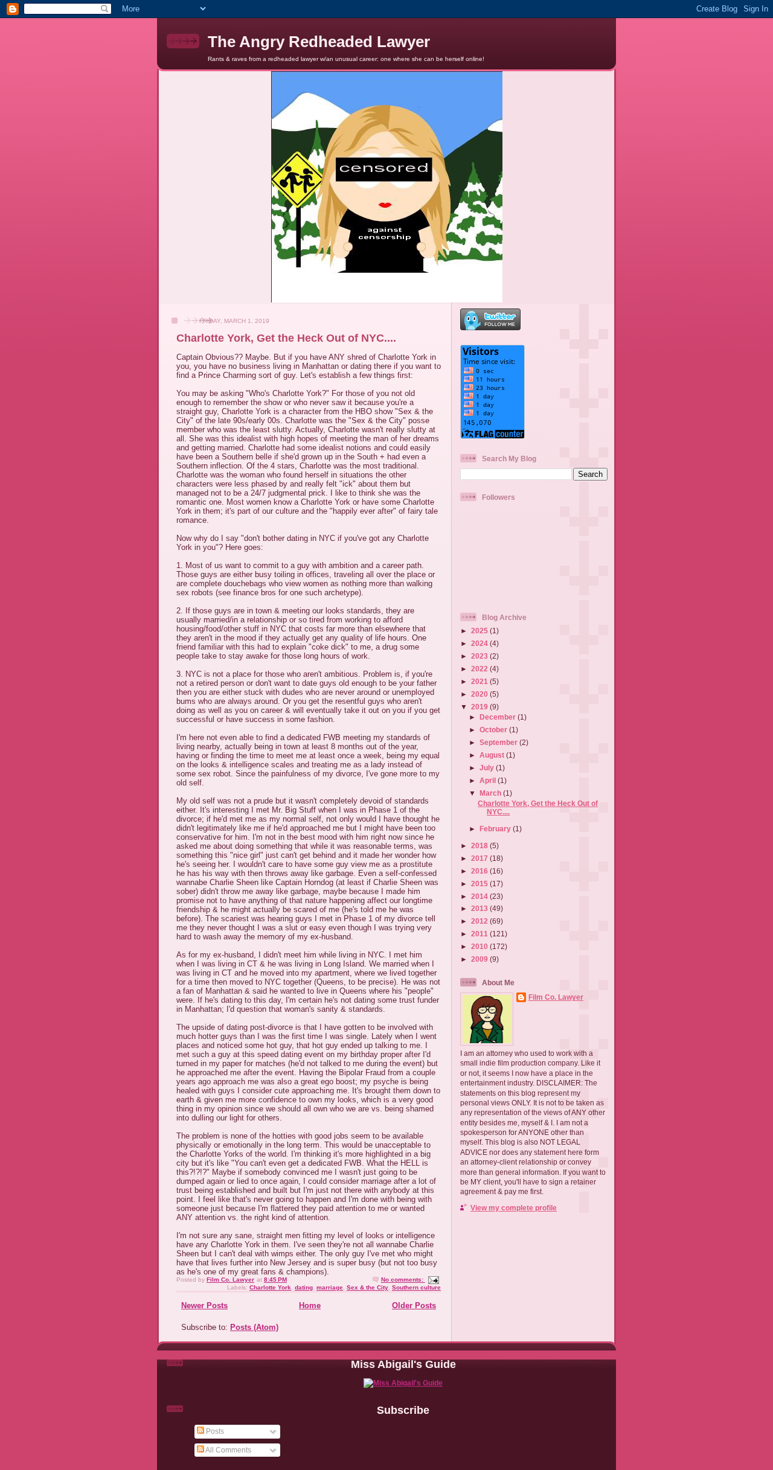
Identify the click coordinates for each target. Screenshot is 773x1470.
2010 (480, 946)
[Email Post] (433, 1279)
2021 (480, 681)
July (488, 768)
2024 (480, 643)
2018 (480, 845)
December (499, 717)
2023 (480, 656)
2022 (480, 669)
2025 (480, 630)
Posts (214, 1431)
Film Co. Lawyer (555, 997)
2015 (480, 883)
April (489, 780)
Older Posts (414, 1305)
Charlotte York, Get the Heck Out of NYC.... (286, 338)
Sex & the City (367, 1287)
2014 (480, 896)
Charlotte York (270, 1287)
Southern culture (416, 1287)
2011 (480, 934)
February (496, 828)
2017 (480, 858)
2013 (480, 908)
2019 (480, 707)
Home (310, 1305)
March (491, 793)
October (494, 729)
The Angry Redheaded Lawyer (319, 42)
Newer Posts (204, 1305)
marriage (329, 1287)
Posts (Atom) (254, 1327)
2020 (480, 694)
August (493, 755)
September (499, 742)
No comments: (403, 1279)
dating (304, 1287)
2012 (480, 921)
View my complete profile (513, 1208)
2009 (480, 959)
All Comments (227, 1450)
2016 (480, 871)
